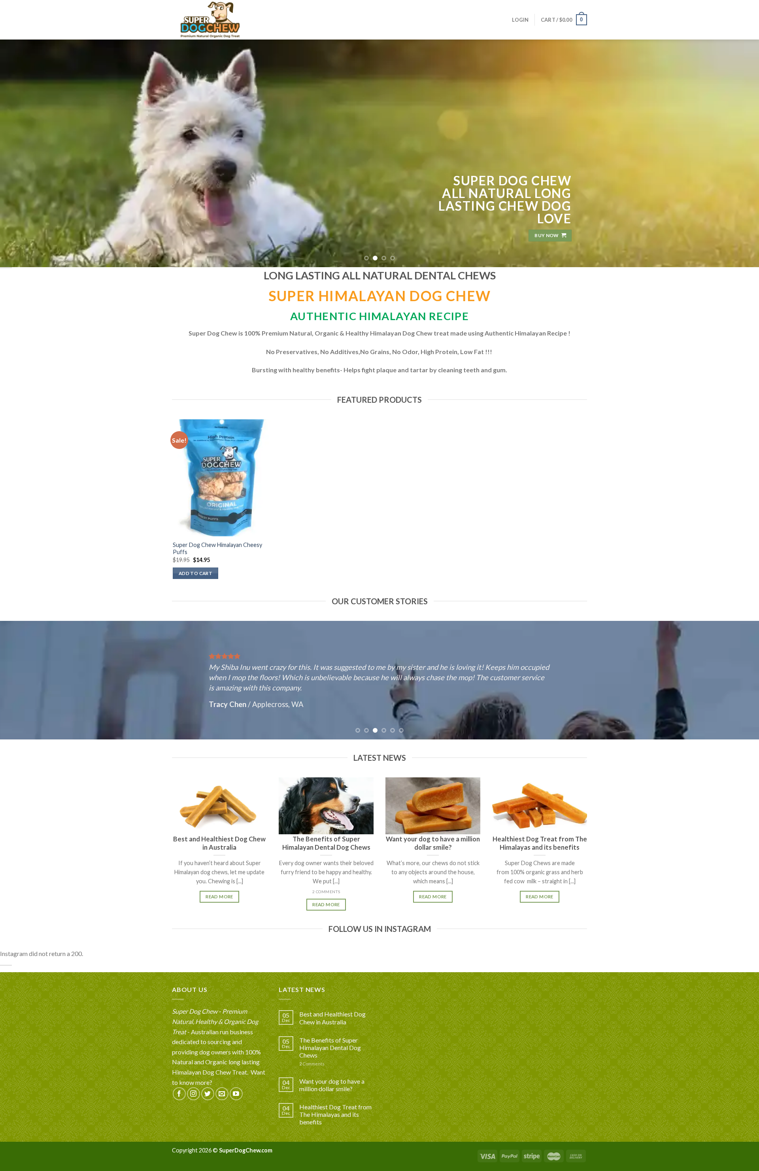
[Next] (734, 153)
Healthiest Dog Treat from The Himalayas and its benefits (335, 1114)
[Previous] (25, 153)
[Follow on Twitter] (207, 1093)
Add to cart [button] (195, 573)
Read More (219, 896)
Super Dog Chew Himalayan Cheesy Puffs (217, 548)
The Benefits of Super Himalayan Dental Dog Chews (330, 1047)
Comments (312, 1063)
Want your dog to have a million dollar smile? (331, 1084)
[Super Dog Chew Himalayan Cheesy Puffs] (221, 477)
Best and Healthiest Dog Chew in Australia (332, 1017)
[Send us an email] (221, 1093)
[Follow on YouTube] (236, 1093)
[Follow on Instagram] (193, 1093)
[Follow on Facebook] (179, 1093)
